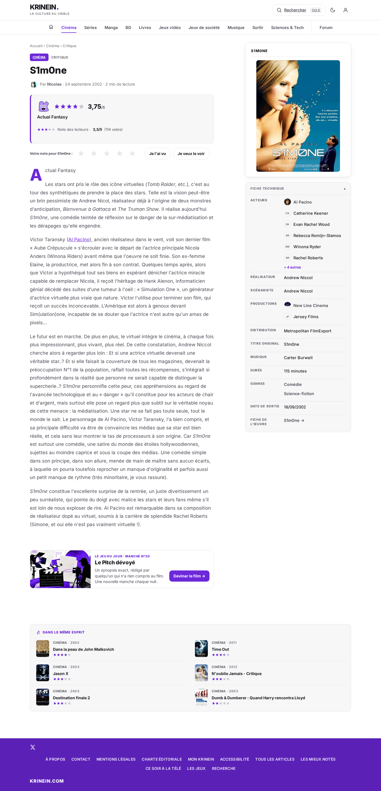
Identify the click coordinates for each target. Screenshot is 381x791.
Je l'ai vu (157, 153)
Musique (236, 27)
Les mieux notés (318, 759)
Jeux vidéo (170, 27)
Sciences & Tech (287, 27)
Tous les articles (275, 759)
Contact (80, 759)
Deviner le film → (189, 576)
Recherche (223, 768)
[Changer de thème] (332, 10)
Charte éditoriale (162, 759)
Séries (90, 27)
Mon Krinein (201, 759)
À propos (55, 759)
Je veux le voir (191, 153)
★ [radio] (81, 153)
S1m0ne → (294, 420)
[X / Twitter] (32, 747)
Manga (111, 27)
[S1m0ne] (298, 116)
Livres (145, 27)
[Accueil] (51, 26)
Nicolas (54, 84)
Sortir (257, 27)
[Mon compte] (345, 10)
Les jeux (196, 768)
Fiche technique (267, 188)
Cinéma (68, 27)
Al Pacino (79, 239)
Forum (326, 27)
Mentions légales (116, 759)
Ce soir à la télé (163, 768)
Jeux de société (204, 27)
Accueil (36, 45)
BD (128, 27)
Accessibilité (234, 759)
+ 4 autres (292, 267)
